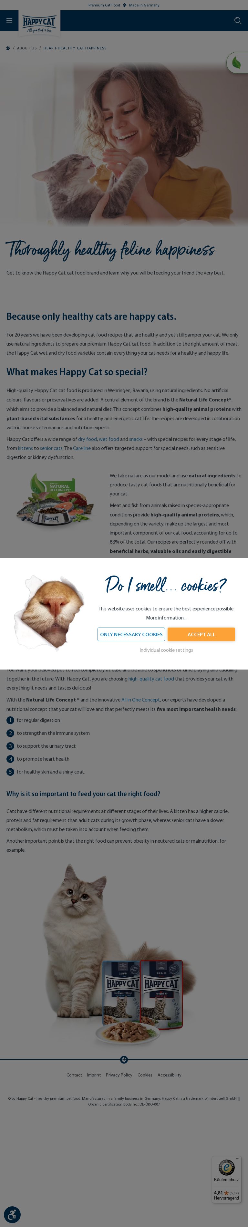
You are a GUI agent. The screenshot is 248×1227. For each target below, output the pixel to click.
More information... (166, 618)
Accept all (201, 634)
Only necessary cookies (131, 634)
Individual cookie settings (166, 650)
